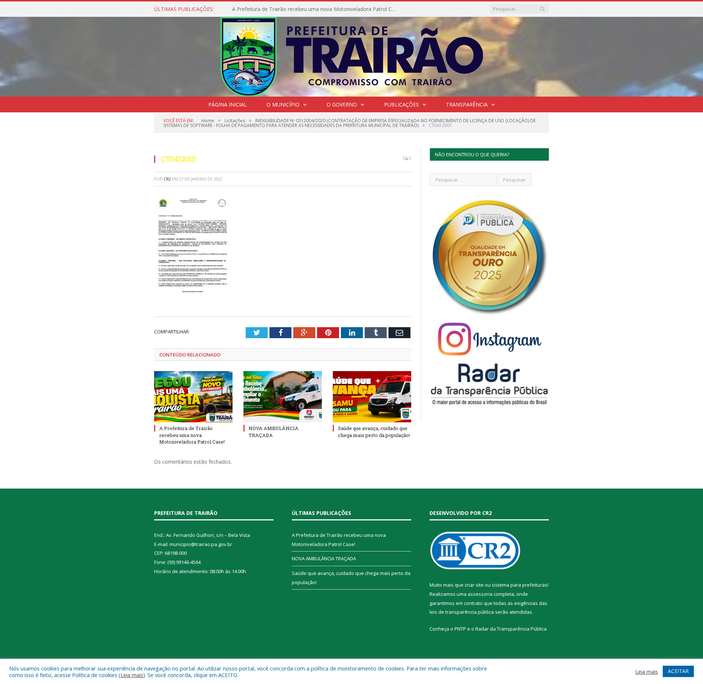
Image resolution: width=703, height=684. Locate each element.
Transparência (467, 104)
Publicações (401, 104)
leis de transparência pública (461, 612)
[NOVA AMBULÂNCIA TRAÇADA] (282, 396)
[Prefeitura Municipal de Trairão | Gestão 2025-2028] (351, 55)
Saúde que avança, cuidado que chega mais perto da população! (374, 431)
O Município (283, 104)
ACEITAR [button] (678, 671)
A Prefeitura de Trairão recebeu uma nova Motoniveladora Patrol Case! (316, 9)
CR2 (167, 179)
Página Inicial (227, 104)
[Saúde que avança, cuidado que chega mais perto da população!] (372, 396)
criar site (474, 585)
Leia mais (131, 675)
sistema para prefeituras (519, 585)
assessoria (480, 594)
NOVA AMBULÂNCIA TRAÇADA (324, 558)
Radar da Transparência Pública (511, 628)
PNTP (460, 628)
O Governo (342, 104)
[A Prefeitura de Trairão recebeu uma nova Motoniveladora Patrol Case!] (193, 396)
